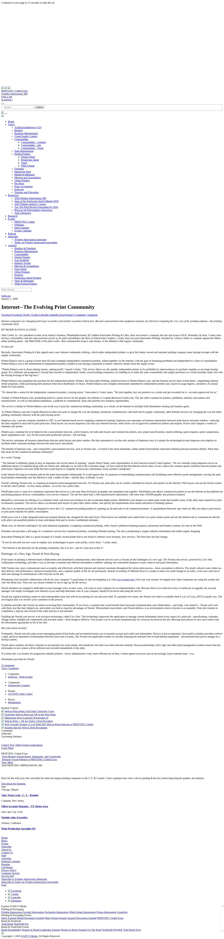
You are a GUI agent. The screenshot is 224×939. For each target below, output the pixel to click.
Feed (3, 885)
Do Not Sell (7, 876)
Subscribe (13, 236)
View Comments (10, 668)
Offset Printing (22, 180)
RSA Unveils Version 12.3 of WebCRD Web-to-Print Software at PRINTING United (49, 724)
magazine (30, 239)
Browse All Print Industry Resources (33, 210)
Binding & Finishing (25, 248)
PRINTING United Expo (14, 90)
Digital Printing (22, 154)
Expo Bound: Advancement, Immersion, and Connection (31, 756)
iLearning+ (7, 99)
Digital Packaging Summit (30, 918)
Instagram (15, 900)
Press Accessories (23, 186)
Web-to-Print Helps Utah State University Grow (29, 711)
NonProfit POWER (112, 930)
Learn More (7, 748)
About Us (6, 849)
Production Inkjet (30, 159)
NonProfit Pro (21, 924)
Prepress (18, 275)
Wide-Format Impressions (82, 912)
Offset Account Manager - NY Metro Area (24, 806)
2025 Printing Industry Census (30, 204)
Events (11, 218)
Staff (3, 855)
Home (11, 121)
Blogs (4, 840)
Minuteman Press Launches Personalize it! (26, 717)
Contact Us (7, 852)
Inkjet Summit (21, 227)
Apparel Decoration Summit (81, 918)
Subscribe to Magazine (24, 879)
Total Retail (7, 924)
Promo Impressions (106, 912)
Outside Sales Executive (14, 817)
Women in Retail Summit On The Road (81, 930)
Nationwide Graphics (19, 685)
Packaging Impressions (57, 912)
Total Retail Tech (132, 930)
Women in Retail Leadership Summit (41, 930)
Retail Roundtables (11, 930)
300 (14, 93)
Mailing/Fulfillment (24, 174)
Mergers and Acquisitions (27, 177)
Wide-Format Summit (55, 918)
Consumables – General (33, 142)
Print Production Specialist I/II (18, 828)
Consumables (21, 139)
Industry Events (22, 263)
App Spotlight (21, 260)
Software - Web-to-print (20, 676)
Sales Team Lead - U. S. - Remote (19, 795)
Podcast (12, 233)
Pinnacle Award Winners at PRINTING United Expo (29, 759)
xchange (12, 245)
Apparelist (122, 912)
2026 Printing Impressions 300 (30, 198)
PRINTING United (24, 221)
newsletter (35, 242)
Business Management (26, 133)
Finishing (19, 168)
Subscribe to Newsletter (29, 882)
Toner (24, 162)
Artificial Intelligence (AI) (27, 127)
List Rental (7, 867)
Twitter (14, 894)
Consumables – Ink (31, 145)
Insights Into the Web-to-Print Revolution (26, 727)
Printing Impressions (11, 912)
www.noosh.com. (125, 579)
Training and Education (26, 192)
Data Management (23, 151)
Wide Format (27, 165)
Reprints (5, 864)
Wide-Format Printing (25, 283)
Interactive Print (22, 171)
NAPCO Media (29, 936)
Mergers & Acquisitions (26, 266)
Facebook (15, 891)
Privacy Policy (8, 870)
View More (7, 762)
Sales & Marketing (24, 280)
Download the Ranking (13, 783)
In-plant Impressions (33, 912)
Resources (13, 195)
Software (19, 189)
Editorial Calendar (10, 861)
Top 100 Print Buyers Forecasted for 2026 (36, 207)
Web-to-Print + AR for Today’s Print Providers (29, 721)
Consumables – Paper (32, 148)
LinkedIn (15, 897)
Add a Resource (22, 213)
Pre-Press (19, 183)
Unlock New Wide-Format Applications (22, 745)
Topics (11, 124)
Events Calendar (22, 230)
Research (12, 216)
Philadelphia (14, 702)
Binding (18, 130)
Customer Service (10, 873)
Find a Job (6, 96)
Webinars (19, 224)
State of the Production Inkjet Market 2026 (36, 201)
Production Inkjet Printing (27, 277)
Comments (92, 314)
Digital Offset (28, 157)
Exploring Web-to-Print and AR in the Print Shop (30, 714)
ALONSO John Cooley (20, 694)
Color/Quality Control (25, 136)
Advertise (6, 858)
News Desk (20, 269)
